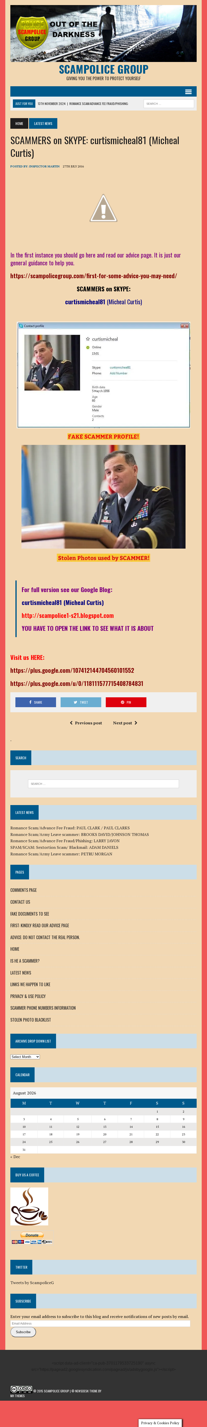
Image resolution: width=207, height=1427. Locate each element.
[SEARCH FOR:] (169, 103)
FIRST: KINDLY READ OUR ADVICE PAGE (39, 925)
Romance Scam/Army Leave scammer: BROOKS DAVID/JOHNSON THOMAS (79, 834)
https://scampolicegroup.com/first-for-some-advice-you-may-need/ (93, 275)
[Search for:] (103, 784)
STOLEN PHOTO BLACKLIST (30, 1020)
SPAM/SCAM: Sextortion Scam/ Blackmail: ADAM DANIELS (64, 847)
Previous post (88, 723)
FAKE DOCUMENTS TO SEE (29, 914)
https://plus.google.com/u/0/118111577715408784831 (76, 683)
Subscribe (23, 1332)
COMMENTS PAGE (23, 890)
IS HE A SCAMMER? (25, 961)
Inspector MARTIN (44, 166)
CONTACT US (20, 902)
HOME (14, 949)
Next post (122, 723)
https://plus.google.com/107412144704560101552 (72, 670)
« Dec (15, 1156)
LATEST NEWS (20, 973)
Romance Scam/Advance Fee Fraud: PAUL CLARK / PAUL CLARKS (70, 828)
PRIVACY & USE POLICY (28, 996)
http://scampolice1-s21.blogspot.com (68, 615)
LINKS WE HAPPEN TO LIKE (30, 984)
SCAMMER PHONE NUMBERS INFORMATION (43, 1008)
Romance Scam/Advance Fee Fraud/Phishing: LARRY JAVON (65, 841)
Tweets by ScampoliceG (32, 1282)
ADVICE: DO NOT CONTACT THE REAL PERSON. (45, 937)
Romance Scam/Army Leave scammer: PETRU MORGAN (61, 854)
